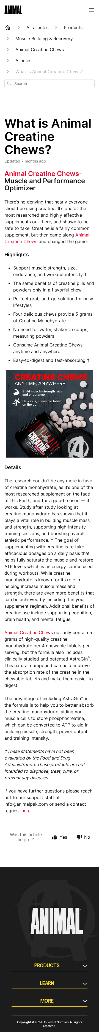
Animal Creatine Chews (41, 174)
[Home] (7, 27)
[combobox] (49, 83)
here (26, 810)
